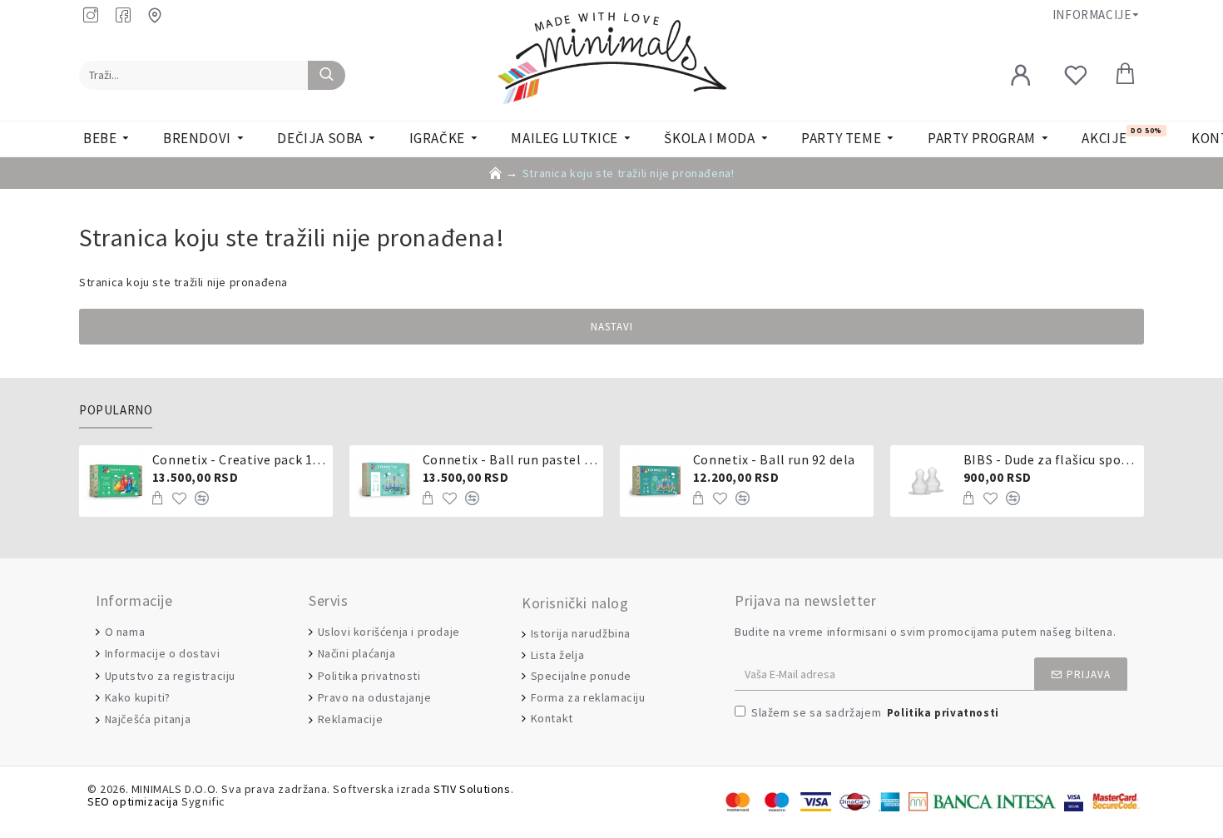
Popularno (115, 410)
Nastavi (612, 327)
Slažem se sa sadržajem (875, 712)
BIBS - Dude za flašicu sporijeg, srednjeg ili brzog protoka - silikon (1050, 459)
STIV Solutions (471, 789)
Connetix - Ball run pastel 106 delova (510, 459)
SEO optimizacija (133, 802)
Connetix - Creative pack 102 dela (239, 459)
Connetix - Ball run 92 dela (774, 459)
